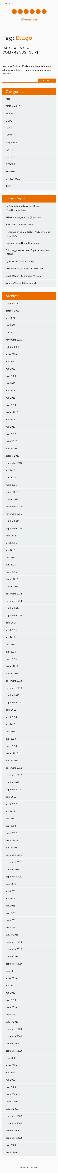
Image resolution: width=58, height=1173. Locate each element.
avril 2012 (11, 826)
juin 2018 (10, 390)
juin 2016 (10, 470)
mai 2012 (10, 818)
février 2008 (12, 1152)
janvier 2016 (12, 499)
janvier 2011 (12, 934)
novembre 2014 (14, 601)
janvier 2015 (12, 586)
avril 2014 (11, 651)
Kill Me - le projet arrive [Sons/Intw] (23, 217)
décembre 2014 (14, 593)
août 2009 (11, 1058)
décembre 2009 (14, 1029)
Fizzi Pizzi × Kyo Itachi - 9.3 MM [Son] (25, 268)
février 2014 (12, 666)
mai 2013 (10, 731)
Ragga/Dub (11, 142)
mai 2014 (10, 644)
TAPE (8, 186)
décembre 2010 (14, 942)
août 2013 (11, 709)
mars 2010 (11, 1007)
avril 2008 (11, 1145)
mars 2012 (11, 833)
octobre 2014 (12, 608)
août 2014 (11, 622)
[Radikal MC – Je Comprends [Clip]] (29, 59)
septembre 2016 (14, 463)
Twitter (20, 11)
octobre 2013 (12, 695)
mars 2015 (11, 572)
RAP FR (50, 80)
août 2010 (11, 971)
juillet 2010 (11, 978)
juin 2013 (10, 724)
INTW (9, 135)
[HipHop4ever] (29, 19)
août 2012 (11, 797)
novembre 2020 (14, 339)
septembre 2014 (14, 615)
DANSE (9, 128)
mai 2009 (10, 1080)
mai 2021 (10, 325)
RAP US (10, 157)
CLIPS (43, 80)
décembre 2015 (14, 506)
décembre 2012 (14, 768)
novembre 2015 (14, 514)
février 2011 (12, 927)
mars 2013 (11, 746)
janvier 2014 (12, 673)
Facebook (14, 11)
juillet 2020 (11, 354)
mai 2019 (10, 383)
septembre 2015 (14, 528)
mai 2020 (10, 368)
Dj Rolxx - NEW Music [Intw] (20, 261)
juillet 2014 (11, 630)
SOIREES (11, 171)
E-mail (38, 12)
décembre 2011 (14, 855)
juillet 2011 (11, 891)
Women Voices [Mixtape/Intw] (21, 283)
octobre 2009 (12, 1043)
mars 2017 (11, 441)
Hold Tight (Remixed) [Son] (19, 224)
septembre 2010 (14, 963)
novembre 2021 (14, 303)
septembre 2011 (14, 876)
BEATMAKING (13, 106)
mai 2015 (10, 557)
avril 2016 (11, 477)
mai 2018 (10, 397)
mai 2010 (10, 992)
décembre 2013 (14, 680)
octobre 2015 (12, 521)
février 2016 (12, 492)
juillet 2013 (11, 717)
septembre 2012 (14, 789)
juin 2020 (10, 361)
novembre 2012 (14, 775)
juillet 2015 (11, 543)
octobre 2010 (12, 956)
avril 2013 (11, 738)
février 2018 (12, 412)
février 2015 (12, 579)
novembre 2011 (14, 862)
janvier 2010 (12, 1021)
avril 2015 (11, 564)
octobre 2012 (12, 782)
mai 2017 (10, 427)
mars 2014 (11, 659)
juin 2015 (10, 550)
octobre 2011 (12, 869)
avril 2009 (11, 1087)
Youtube (26, 11)
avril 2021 (11, 332)
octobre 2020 (12, 347)
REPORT (10, 164)
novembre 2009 (14, 1036)
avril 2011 (11, 913)
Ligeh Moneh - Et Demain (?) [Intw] (24, 276)
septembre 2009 (14, 1050)
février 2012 (12, 840)
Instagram (32, 11)
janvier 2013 (12, 760)
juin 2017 (10, 419)
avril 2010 (11, 1000)
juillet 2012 (11, 804)
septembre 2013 (14, 702)
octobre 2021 (12, 310)
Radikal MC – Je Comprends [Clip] (20, 50)
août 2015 (11, 535)
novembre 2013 (14, 688)
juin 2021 (10, 318)
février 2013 (12, 753)
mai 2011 (10, 905)
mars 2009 (11, 1094)
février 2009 (12, 1101)
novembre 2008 (14, 1123)
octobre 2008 (12, 1130)
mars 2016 (11, 485)
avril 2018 (11, 405)
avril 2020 (11, 376)
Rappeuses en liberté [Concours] (22, 243)
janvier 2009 (12, 1109)
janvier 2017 (12, 448)
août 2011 (11, 884)
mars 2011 (11, 920)
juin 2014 (10, 637)
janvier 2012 (12, 847)
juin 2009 (10, 1072)
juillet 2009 (11, 1065)
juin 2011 (10, 898)
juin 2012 (10, 811)
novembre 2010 (14, 949)
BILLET (9, 113)
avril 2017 (11, 434)
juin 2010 (10, 985)
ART (8, 99)
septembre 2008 (14, 1138)
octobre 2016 (12, 456)
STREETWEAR (13, 179)
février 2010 (12, 1014)
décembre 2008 (14, 1116)
